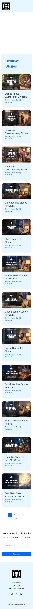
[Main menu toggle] (28, 6)
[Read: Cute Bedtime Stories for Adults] (16, 191)
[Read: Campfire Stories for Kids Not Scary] (16, 445)
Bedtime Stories (10, 100)
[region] (16, 593)
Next (16, 519)
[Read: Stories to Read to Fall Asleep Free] (16, 263)
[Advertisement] (16, 30)
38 (23, 515)
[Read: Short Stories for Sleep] (16, 227)
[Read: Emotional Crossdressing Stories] (16, 118)
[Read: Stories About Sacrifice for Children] (16, 82)
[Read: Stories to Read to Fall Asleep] (16, 409)
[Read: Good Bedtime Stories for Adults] (16, 300)
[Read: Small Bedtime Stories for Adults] (16, 372)
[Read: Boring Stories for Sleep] (16, 336)
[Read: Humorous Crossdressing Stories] (16, 154)
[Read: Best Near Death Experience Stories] (16, 481)
